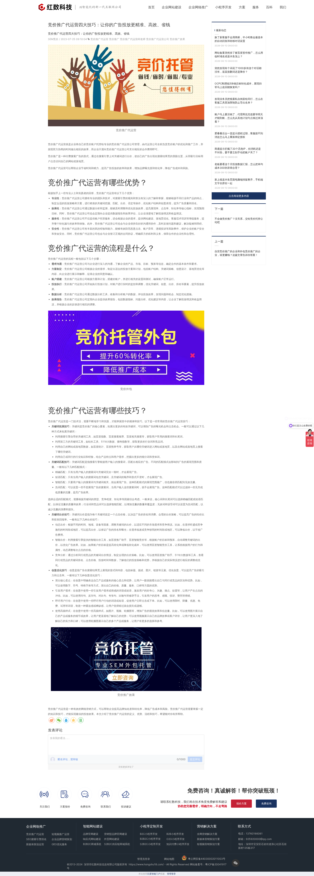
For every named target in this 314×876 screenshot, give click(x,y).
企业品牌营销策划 (62, 839)
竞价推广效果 (177, 39)
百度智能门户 (153, 873)
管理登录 (171, 873)
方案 (242, 7)
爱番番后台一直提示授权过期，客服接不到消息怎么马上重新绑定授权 (239, 135)
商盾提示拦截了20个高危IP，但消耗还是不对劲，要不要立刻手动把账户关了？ (238, 150)
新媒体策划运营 (35, 844)
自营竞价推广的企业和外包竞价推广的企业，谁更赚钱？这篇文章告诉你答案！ (237, 253)
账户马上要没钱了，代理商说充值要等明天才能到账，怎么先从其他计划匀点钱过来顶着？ (239, 118)
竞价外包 (126, 389)
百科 (269, 7)
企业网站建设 (171, 7)
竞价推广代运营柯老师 (132, 39)
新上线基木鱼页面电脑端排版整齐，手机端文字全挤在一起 (239, 181)
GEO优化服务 (59, 844)
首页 (151, 7)
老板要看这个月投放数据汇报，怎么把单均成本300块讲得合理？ (239, 166)
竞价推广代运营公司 (157, 39)
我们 (283, 7)
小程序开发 (223, 7)
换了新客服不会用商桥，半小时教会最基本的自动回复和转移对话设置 (239, 39)
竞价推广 (114, 39)
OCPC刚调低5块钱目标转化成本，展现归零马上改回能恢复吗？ (238, 85)
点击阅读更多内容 (239, 195)
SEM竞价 (53, 39)
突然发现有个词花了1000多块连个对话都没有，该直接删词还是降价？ (238, 70)
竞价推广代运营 (99, 39)
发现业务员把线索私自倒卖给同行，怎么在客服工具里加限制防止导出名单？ (239, 100)
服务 (255, 7)
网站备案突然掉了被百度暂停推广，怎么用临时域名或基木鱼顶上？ (239, 54)
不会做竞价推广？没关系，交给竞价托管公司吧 (239, 220)
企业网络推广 (198, 7)
